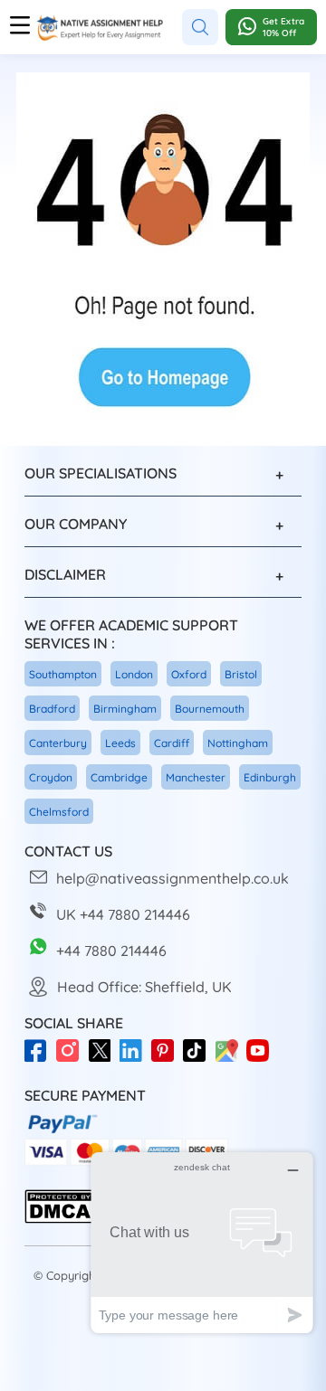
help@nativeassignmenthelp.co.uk (172, 878)
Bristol (241, 674)
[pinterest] (167, 1059)
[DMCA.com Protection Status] (60, 1219)
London (134, 674)
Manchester (195, 777)
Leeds (120, 743)
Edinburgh (270, 777)
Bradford (52, 708)
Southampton (63, 674)
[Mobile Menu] (20, 27)
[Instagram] (72, 1059)
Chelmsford (59, 812)
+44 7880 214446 (111, 951)
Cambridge (119, 777)
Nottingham (237, 743)
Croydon (50, 777)
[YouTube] (262, 1059)
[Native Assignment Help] (99, 27)
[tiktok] (199, 1059)
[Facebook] (40, 1059)
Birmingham (125, 708)
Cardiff (171, 743)
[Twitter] (104, 1059)
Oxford (188, 674)
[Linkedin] (135, 1059)
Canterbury (58, 743)
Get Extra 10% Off (283, 27)
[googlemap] (230, 1059)
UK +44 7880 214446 (123, 914)
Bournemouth (209, 708)
